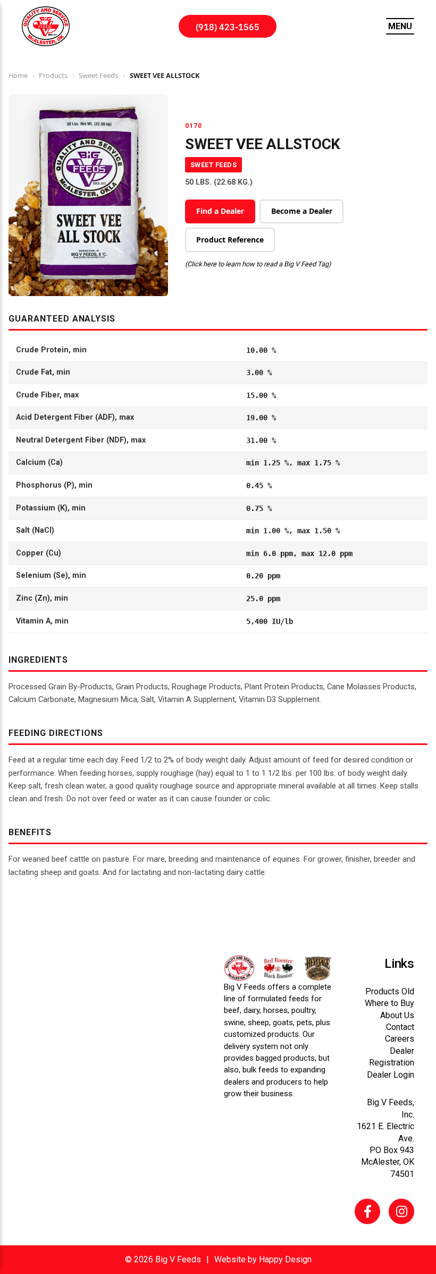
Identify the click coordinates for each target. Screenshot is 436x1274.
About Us (397, 1015)
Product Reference (230, 240)
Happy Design (285, 1259)
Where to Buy (389, 1003)
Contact (400, 1027)
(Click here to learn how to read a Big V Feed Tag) (258, 264)
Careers (399, 1039)
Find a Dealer (220, 211)
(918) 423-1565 (227, 26)
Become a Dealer (301, 211)
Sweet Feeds (98, 75)
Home (18, 75)
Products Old (389, 991)
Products (53, 75)
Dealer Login (390, 1075)
